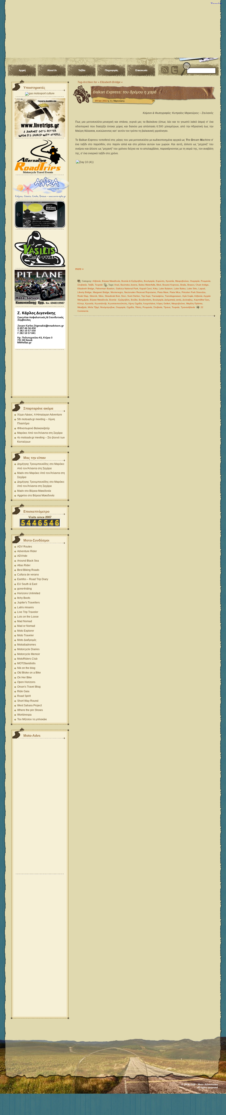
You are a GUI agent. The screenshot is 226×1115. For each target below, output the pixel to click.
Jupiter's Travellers (28, 602)
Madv (20, 473)
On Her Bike (24, 677)
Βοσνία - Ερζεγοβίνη (119, 300)
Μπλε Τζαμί (93, 307)
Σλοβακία (82, 285)
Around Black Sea (28, 560)
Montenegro (117, 292)
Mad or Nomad (26, 625)
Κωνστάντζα (101, 303)
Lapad (201, 288)
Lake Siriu (192, 288)
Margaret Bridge (101, 292)
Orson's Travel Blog (29, 686)
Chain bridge (202, 285)
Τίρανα (167, 307)
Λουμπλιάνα (149, 303)
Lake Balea (180, 288)
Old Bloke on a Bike (29, 672)
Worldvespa (24, 714)
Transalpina (158, 296)
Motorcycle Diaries (28, 649)
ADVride (22, 555)
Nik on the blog (26, 668)
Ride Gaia (23, 691)
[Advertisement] (40, 373)
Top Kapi (145, 296)
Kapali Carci (145, 288)
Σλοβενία (157, 307)
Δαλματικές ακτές (172, 300)
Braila (183, 285)
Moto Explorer (25, 630)
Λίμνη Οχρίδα (135, 303)
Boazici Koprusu (170, 285)
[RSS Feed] (165, 70)
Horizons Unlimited (28, 593)
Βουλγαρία (149, 281)
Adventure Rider (27, 551)
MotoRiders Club (27, 658)
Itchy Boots (23, 597)
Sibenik (93, 296)
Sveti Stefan (133, 296)
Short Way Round (27, 700)
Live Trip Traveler (27, 612)
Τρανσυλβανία (188, 307)
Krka (155, 288)
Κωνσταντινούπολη (117, 303)
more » (79, 269)
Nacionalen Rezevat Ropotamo (140, 292)
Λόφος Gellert (163, 303)
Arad (116, 285)
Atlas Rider (23, 565)
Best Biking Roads (28, 569)
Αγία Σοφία (187, 296)
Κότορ (80, 303)
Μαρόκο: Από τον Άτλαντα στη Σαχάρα (39, 432)
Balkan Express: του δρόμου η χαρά (124, 92)
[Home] (113, 28)
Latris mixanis (25, 607)
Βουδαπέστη (145, 300)
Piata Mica (175, 292)
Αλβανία (96, 281)
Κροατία (170, 281)
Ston (123, 296)
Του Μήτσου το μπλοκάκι (32, 719)
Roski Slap (82, 296)
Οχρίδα (130, 307)
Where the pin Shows (30, 710)
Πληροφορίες (111, 70)
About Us (51, 70)
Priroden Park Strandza (193, 292)
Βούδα (134, 300)
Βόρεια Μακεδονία (111, 281)
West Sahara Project (29, 705)
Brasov (190, 285)
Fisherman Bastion (105, 288)
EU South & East (27, 584)
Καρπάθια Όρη (201, 300)
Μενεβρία (82, 307)
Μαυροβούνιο (182, 281)
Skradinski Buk (112, 296)
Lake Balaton (166, 288)
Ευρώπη (160, 281)
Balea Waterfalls (147, 285)
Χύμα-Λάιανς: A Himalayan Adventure (39, 414)
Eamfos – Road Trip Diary (32, 579)
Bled (158, 285)
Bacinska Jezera (129, 285)
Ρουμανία (205, 281)
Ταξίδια (81, 70)
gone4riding (24, 588)
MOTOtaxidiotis (26, 663)
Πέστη (138, 307)
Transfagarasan (173, 296)
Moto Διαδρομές (26, 640)
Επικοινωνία (141, 70)
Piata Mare (162, 292)
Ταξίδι (91, 285)
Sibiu (101, 296)
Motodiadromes (26, 644)
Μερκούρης (119, 101)
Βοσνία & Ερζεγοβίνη (132, 281)
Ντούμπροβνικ (107, 307)
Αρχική (22, 70)
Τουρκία (99, 285)
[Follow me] (174, 70)
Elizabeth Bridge (85, 288)
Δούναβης (188, 300)
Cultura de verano (28, 574)
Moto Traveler (25, 635)
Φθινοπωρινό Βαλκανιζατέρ (33, 428)
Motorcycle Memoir (28, 654)
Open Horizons (26, 682)
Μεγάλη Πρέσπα (194, 303)
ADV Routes (24, 546)
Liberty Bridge (84, 292)
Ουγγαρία (195, 281)
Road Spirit (24, 696)
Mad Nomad (24, 621)
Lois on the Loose (28, 616)
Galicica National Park (127, 288)
